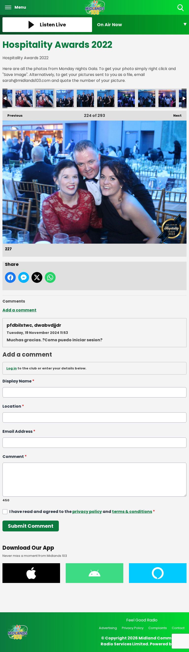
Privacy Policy (132, 628)
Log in (11, 368)
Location (13, 406)
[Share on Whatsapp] (50, 277)
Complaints (157, 628)
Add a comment (19, 310)
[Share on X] (37, 277)
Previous (12, 115)
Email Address (18, 431)
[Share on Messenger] (23, 277)
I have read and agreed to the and (82, 511)
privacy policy (87, 511)
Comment (14, 456)
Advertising (108, 628)
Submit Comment (30, 526)
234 (167, 98)
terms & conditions (132, 511)
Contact (178, 628)
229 (65, 98)
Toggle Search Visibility (181, 11)
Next (175, 115)
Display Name (18, 381)
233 (146, 98)
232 (126, 98)
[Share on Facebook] (10, 277)
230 (85, 98)
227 (44, 98)
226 (24, 98)
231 (105, 98)
